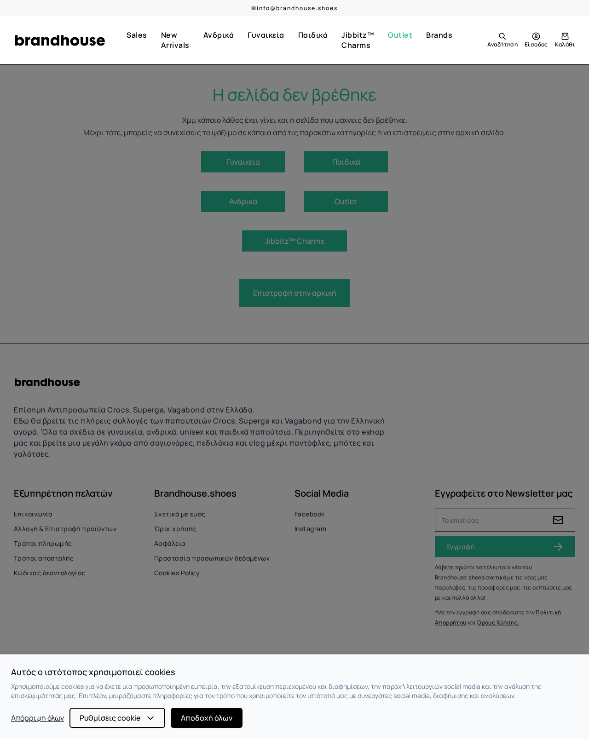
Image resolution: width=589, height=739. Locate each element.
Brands (439, 35)
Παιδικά (313, 35)
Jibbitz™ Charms (357, 40)
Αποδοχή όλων (206, 718)
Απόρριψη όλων (37, 718)
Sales (137, 35)
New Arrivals (175, 40)
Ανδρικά (218, 35)
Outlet (400, 35)
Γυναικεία (266, 35)
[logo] (60, 40)
